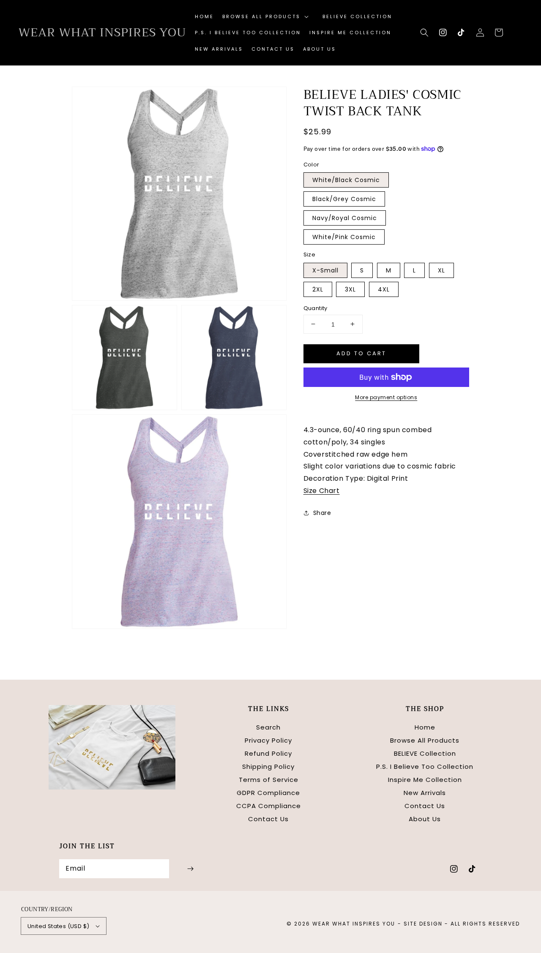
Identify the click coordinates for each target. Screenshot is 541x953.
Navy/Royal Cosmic (344, 218)
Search (268, 727)
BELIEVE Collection (425, 753)
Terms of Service (268, 779)
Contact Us (268, 818)
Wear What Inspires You (353, 923)
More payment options (386, 397)
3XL (350, 289)
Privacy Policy (268, 740)
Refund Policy (268, 753)
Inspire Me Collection (425, 779)
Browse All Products (424, 740)
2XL (317, 289)
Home (425, 727)
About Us (425, 818)
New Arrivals (425, 792)
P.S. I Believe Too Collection (424, 766)
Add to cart (361, 353)
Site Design (423, 923)
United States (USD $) (58, 926)
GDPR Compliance (268, 792)
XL (441, 270)
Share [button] (322, 512)
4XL (384, 289)
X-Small (325, 270)
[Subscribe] (190, 868)
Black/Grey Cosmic (344, 199)
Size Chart (321, 490)
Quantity (315, 308)
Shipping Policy (268, 766)
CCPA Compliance (268, 805)
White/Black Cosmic (346, 180)
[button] (424, 32)
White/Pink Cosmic (344, 237)
